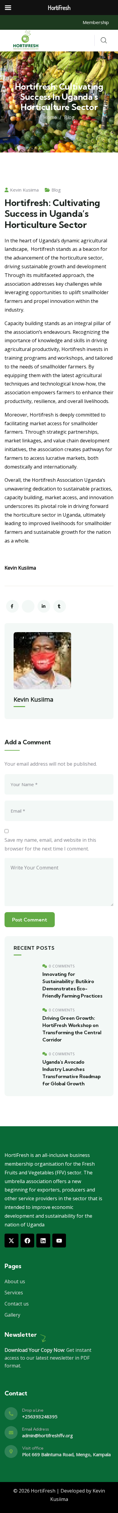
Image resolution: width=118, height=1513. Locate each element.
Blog (69, 117)
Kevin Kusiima (24, 190)
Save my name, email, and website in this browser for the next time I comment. (50, 844)
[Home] (27, 40)
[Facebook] (27, 1240)
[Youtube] (59, 1240)
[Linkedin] (43, 1240)
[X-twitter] (11, 1240)
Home (50, 117)
